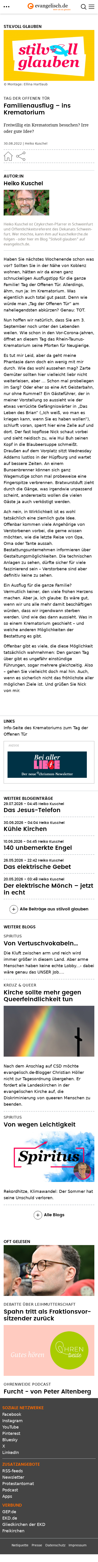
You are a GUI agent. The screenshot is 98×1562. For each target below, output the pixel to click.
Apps (7, 1496)
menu (6, 7)
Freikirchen (13, 1530)
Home (8, 156)
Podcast (10, 1490)
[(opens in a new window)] (47, 764)
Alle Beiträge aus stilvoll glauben (54, 909)
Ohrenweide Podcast (27, 1384)
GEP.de (9, 1511)
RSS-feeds (12, 1470)
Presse (37, 1545)
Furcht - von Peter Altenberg (47, 1392)
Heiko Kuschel (36, 143)
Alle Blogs (54, 1215)
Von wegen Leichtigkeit (39, 1125)
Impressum (78, 1545)
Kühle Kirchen (25, 829)
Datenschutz (55, 1545)
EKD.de (9, 1518)
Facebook (11, 1414)
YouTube (10, 1427)
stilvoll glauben (22, 27)
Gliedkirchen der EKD (23, 1524)
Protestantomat (18, 1483)
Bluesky (10, 1439)
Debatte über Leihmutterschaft (40, 1304)
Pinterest (11, 1433)
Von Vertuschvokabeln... (41, 944)
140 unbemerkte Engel (38, 848)
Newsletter (13, 1477)
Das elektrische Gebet (37, 867)
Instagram (12, 1420)
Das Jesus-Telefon (32, 810)
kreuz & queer (20, 985)
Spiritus (13, 936)
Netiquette (20, 1545)
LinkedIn (10, 1452)
